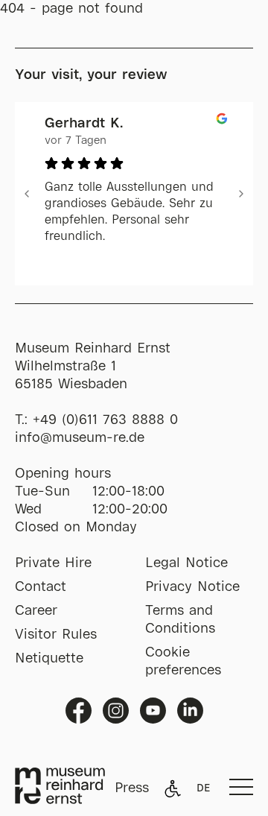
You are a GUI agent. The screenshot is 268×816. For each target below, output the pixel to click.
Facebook (79, 711)
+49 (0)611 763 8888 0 (105, 420)
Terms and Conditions (180, 620)
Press (132, 788)
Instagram (116, 711)
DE (203, 788)
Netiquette (49, 659)
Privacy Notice (192, 587)
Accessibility (172, 788)
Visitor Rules (56, 635)
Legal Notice (186, 563)
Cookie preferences (183, 662)
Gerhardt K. (84, 124)
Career (36, 611)
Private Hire (53, 563)
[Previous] (27, 194)
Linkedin (190, 711)
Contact (40, 587)
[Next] (241, 194)
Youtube (153, 711)
